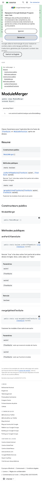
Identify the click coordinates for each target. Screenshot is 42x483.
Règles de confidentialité (17, 471)
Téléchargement (7, 394)
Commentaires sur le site (10, 474)
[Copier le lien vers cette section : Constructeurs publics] (29, 206)
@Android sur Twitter (8, 415)
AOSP (3, 62)
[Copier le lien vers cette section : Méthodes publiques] (26, 231)
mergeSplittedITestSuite (13, 190)
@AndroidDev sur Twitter (9, 418)
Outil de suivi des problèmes (10, 461)
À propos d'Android (8, 468)
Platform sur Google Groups (10, 427)
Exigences (5, 391)
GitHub (4, 406)
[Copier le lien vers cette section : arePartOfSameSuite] (22, 237)
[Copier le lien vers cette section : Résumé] (12, 142)
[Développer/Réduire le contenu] (14, 67)
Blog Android (6, 421)
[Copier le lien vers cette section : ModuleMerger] (17, 212)
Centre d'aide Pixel (7, 445)
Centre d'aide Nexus (8, 448)
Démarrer (21, 37)
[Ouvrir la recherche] (23, 2)
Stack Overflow (6, 458)
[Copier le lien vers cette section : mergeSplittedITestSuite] (25, 311)
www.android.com (7, 452)
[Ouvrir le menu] (3, 2)
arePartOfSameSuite (11, 173)
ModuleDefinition (20, 132)
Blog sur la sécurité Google (10, 424)
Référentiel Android (8, 387)
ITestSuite (6, 132)
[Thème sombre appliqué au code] (39, 218)
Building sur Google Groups (10, 431)
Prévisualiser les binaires (9, 397)
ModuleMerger (9, 154)
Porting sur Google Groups (10, 434)
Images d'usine (6, 400)
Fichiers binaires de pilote (9, 403)
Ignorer (21, 31)
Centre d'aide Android (8, 442)
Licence (5, 471)
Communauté (20, 468)
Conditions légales (32, 468)
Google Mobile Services (9, 455)
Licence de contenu (24, 370)
